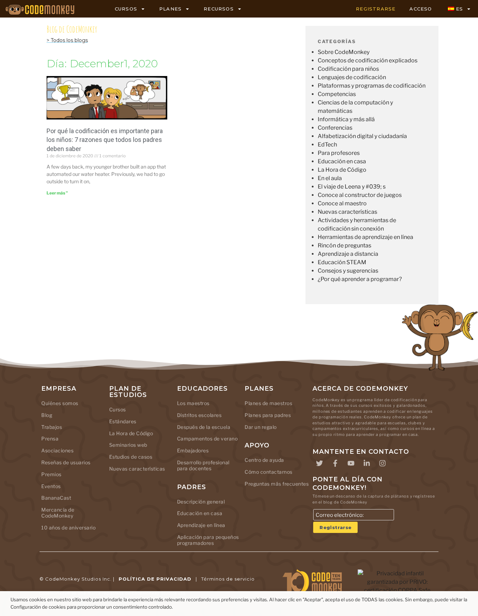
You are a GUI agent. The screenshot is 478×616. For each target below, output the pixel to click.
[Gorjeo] (319, 463)
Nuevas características (347, 211)
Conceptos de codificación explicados (367, 60)
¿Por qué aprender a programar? (360, 279)
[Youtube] (351, 463)
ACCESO (420, 9)
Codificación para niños (348, 69)
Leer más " (57, 193)
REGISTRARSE (375, 9)
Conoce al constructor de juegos (360, 195)
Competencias (337, 94)
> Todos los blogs (67, 40)
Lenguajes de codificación (352, 77)
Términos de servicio (228, 579)
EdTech (327, 144)
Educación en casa (342, 161)
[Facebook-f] (335, 463)
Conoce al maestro (342, 203)
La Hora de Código (342, 169)
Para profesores (339, 153)
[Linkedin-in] (367, 463)
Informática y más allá (346, 119)
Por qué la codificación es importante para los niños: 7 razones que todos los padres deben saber (105, 139)
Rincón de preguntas (344, 245)
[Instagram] (382, 463)
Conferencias (335, 127)
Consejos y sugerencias (348, 270)
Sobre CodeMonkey (344, 52)
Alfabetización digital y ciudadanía (362, 136)
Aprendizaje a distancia (348, 254)
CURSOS (126, 9)
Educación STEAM (342, 262)
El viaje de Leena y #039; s (352, 186)
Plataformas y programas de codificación (372, 85)
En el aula (330, 178)
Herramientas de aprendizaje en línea (365, 237)
